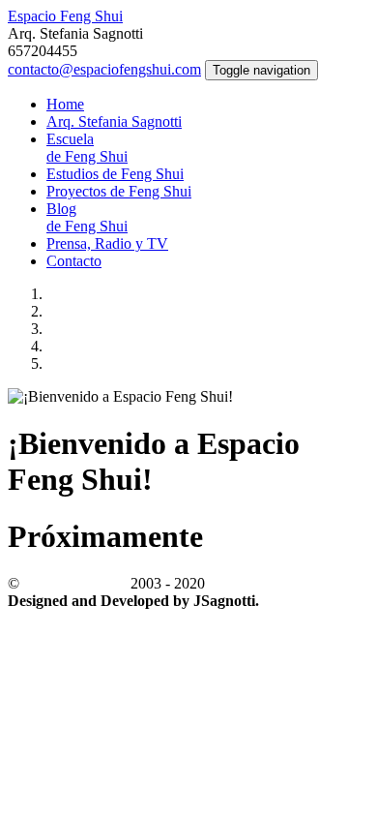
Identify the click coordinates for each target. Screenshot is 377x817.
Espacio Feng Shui (65, 16)
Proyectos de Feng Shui (118, 191)
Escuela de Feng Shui (87, 148)
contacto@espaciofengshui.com (104, 69)
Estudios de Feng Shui (115, 174)
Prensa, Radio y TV (107, 243)
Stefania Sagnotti (75, 583)
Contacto (74, 261)
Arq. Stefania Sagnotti (114, 121)
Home (65, 104)
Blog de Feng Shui (87, 217)
